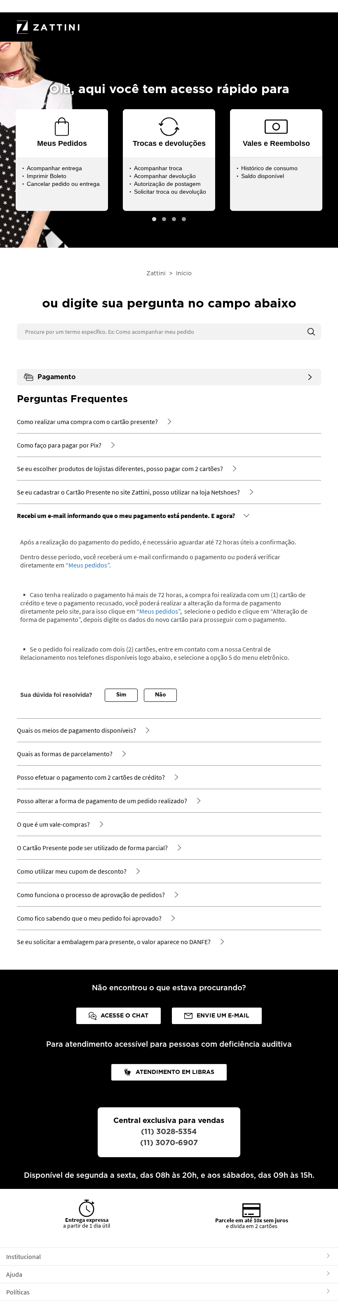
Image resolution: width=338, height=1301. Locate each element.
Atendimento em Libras (175, 1072)
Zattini (156, 274)
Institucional (23, 1256)
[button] (154, 219)
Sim (121, 695)
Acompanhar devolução (165, 176)
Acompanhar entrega (54, 168)
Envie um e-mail (223, 1016)
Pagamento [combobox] (57, 377)
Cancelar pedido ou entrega (63, 183)
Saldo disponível (262, 176)
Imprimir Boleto (46, 176)
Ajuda (14, 1274)
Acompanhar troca (158, 168)
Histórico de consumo (269, 168)
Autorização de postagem (167, 183)
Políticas (18, 1292)
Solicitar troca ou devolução (170, 191)
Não (160, 695)
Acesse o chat (124, 1016)
